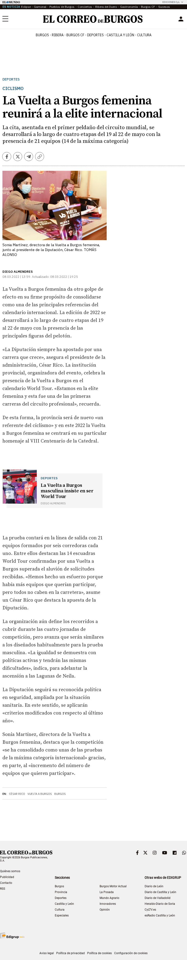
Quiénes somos (10, 871)
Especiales (62, 915)
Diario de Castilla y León (160, 892)
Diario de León (154, 886)
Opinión (105, 909)
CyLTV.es (150, 909)
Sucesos (164, 7)
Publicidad (7, 877)
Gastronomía (129, 7)
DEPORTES (95, 35)
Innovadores (108, 904)
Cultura (144, 35)
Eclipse (26, 7)
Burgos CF (148, 7)
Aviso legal (46, 953)
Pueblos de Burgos (62, 7)
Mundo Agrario (109, 898)
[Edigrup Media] (12, 935)
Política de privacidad (70, 953)
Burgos (42, 35)
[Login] (181, 19)
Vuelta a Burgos (40, 794)
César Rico (17, 794)
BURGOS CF (75, 35)
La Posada (107, 892)
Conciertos (85, 7)
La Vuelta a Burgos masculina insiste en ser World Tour (67, 491)
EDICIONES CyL (171, 2)
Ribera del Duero (106, 7)
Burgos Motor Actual (113, 886)
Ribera (58, 35)
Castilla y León (120, 35)
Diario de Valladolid (157, 898)
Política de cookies (99, 953)
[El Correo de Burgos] (93, 19)
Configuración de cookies (131, 953)
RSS (2, 888)
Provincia (61, 892)
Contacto (6, 883)
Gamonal (40, 7)
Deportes (11, 79)
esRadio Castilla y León (160, 915)
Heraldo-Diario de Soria (160, 904)
